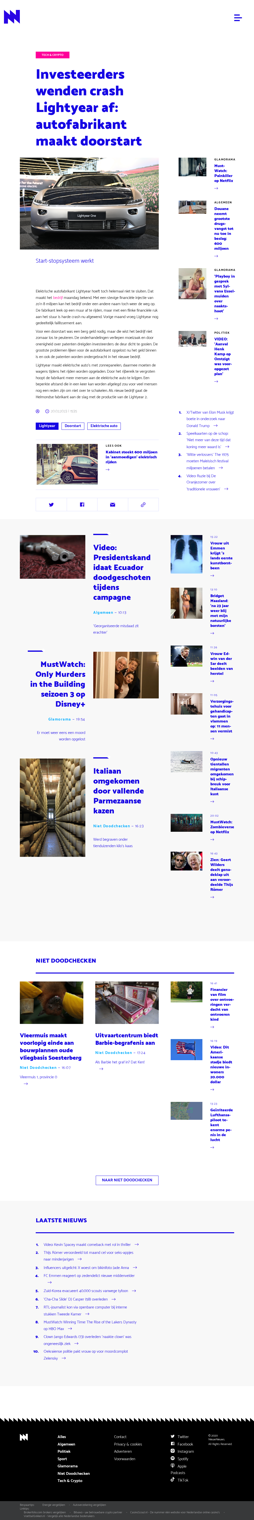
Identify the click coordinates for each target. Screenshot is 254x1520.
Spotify (182, 1459)
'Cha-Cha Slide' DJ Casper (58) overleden (76, 1299)
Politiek (222, 332)
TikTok (182, 1480)
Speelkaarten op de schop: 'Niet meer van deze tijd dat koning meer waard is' (209, 440)
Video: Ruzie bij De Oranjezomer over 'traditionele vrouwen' (203, 483)
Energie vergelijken (53, 1505)
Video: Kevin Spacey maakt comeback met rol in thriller (87, 1244)
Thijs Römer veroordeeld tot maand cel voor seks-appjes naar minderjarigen (88, 1256)
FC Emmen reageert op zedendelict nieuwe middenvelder (89, 1276)
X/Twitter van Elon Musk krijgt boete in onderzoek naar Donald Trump (210, 419)
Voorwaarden (124, 1459)
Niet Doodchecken (111, 826)
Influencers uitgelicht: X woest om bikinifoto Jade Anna (86, 1268)
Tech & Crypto (53, 55)
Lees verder (45, 485)
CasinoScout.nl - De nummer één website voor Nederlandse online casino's (175, 1512)
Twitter (183, 1437)
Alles (62, 1437)
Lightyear (47, 426)
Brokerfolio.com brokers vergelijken (45, 1512)
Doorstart (73, 426)
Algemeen (223, 202)
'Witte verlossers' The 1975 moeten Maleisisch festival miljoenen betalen (208, 461)
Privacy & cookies (128, 1444)
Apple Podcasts (179, 1469)
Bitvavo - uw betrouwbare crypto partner (98, 1512)
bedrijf (58, 297)
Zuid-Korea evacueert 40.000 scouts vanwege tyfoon (86, 1291)
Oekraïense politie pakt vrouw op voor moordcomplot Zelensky (86, 1355)
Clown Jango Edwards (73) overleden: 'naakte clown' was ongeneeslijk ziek (87, 1340)
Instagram (185, 1451)
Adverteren (123, 1451)
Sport (62, 1459)
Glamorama (224, 159)
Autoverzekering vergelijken (89, 1505)
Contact (120, 1437)
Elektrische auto (104, 426)
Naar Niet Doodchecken (127, 1180)
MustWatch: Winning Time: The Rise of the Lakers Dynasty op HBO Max (90, 1325)
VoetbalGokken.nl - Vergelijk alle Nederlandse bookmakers (59, 1516)
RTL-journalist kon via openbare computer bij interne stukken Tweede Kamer (85, 1310)
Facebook (185, 1444)
